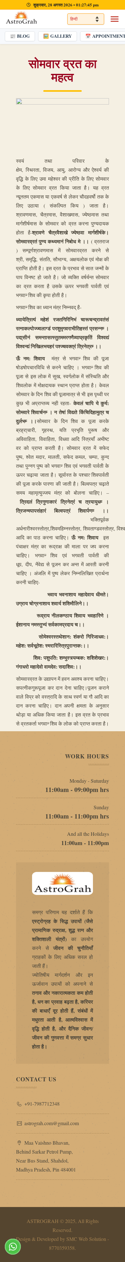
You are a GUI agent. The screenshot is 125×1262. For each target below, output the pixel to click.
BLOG (20, 36)
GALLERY (57, 36)
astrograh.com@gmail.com (51, 1123)
